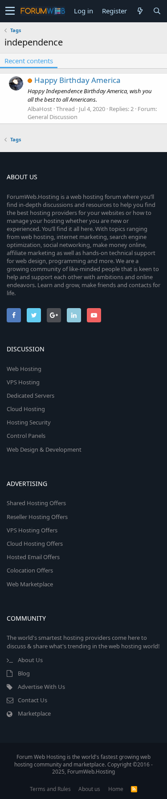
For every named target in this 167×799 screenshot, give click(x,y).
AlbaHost (40, 109)
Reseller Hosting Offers (37, 517)
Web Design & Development (44, 449)
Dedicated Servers (30, 395)
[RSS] (134, 789)
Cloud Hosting (26, 409)
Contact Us (32, 700)
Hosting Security (29, 422)
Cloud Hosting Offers (35, 544)
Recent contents (28, 60)
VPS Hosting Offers (32, 530)
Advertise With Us (41, 687)
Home (115, 789)
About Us (30, 660)
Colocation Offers (30, 570)
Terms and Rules (50, 789)
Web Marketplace (30, 584)
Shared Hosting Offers (36, 503)
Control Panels (26, 436)
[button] (10, 11)
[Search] (156, 11)
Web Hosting (24, 369)
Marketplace (34, 713)
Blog (24, 673)
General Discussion (52, 117)
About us (89, 789)
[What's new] (139, 11)
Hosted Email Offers (33, 557)
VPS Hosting (23, 382)
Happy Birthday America (77, 80)
